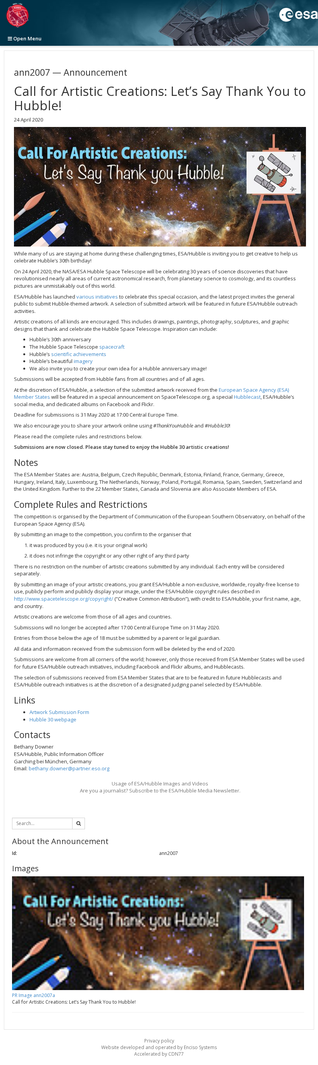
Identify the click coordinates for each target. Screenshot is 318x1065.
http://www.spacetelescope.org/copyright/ (63, 598)
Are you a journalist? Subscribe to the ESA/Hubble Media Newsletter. (160, 790)
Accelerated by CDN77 (159, 1054)
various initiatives (97, 296)
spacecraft (111, 346)
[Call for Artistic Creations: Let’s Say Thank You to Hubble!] (160, 187)
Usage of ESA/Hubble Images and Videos (160, 783)
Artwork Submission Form (59, 712)
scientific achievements (78, 354)
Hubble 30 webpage (52, 719)
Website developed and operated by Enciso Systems (159, 1047)
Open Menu (26, 38)
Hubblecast (247, 396)
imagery (83, 361)
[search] (78, 823)
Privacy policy (159, 1040)
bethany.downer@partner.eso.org (69, 768)
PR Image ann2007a (33, 995)
